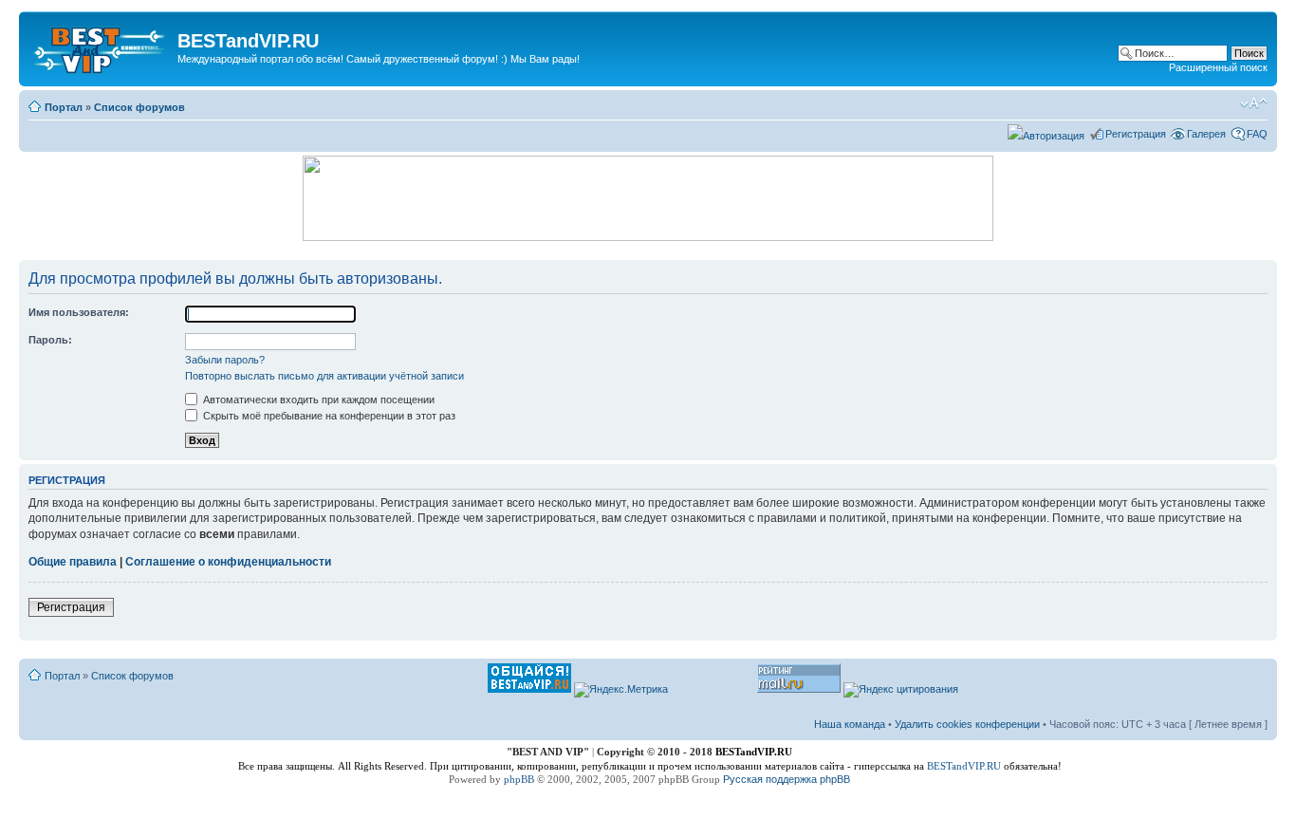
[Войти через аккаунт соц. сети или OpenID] (1046, 133)
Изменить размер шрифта (1254, 103)
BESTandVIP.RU (964, 766)
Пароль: (50, 339)
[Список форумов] (100, 46)
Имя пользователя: (78, 312)
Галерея (1206, 134)
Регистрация (1135, 134)
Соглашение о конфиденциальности (228, 561)
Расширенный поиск (1218, 67)
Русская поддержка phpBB (786, 779)
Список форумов (139, 107)
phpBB (519, 779)
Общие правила (72, 561)
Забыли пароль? (225, 359)
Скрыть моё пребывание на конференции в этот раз (327, 415)
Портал (64, 107)
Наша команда (849, 724)
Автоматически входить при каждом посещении (317, 399)
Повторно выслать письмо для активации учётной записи (324, 375)
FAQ (1257, 134)
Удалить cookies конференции (967, 724)
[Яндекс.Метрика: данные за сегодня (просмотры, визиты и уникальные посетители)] (621, 690)
